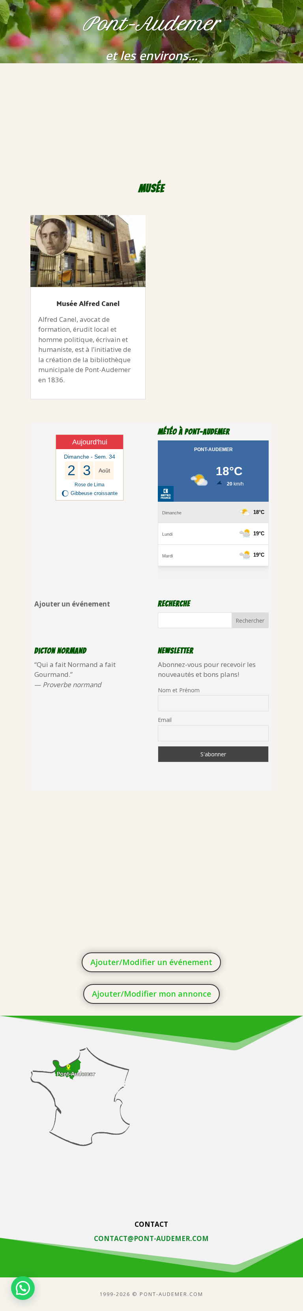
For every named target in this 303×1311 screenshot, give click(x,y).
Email (165, 720)
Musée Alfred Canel (88, 303)
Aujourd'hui (89, 442)
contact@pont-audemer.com (151, 1238)
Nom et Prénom (179, 690)
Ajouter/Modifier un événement (151, 962)
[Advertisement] (151, 122)
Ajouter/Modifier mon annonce (151, 993)
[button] (23, 1288)
